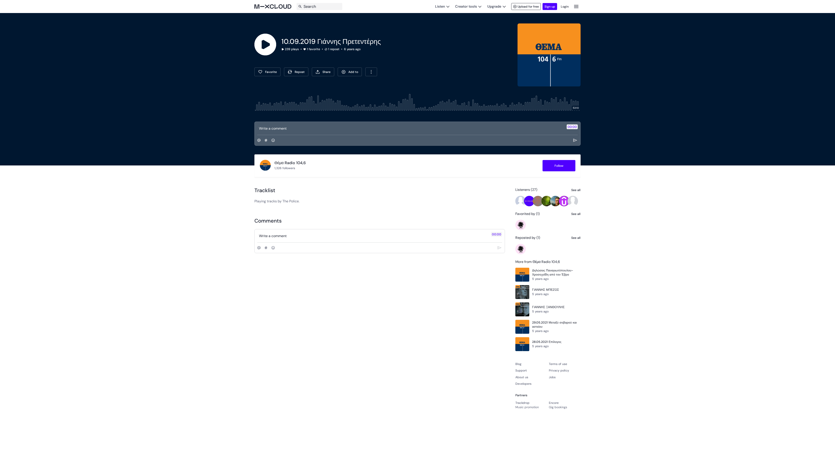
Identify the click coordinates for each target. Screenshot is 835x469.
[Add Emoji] (273, 140)
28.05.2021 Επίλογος (546, 342)
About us (521, 377)
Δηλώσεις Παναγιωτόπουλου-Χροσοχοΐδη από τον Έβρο (552, 272)
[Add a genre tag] (266, 140)
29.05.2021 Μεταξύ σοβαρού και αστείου (554, 324)
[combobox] (371, 72)
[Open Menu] (576, 6)
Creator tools (466, 6)
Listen (440, 6)
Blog (518, 364)
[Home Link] (272, 6)
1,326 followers (284, 168)
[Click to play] (265, 44)
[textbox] (410, 128)
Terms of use (558, 364)
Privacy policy (559, 370)
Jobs (552, 377)
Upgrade (494, 6)
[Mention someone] (259, 140)
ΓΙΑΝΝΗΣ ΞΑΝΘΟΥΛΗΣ (548, 307)
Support (521, 370)
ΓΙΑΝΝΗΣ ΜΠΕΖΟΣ (545, 290)
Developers (523, 384)
